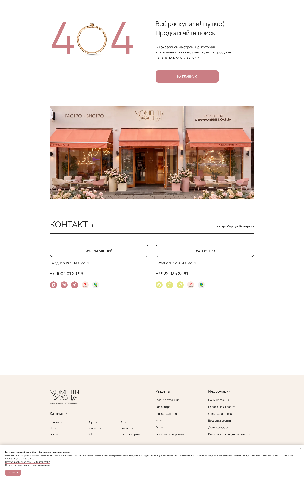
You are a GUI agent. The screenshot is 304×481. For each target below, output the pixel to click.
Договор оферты (219, 427)
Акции (160, 427)
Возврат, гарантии (220, 420)
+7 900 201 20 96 (66, 273)
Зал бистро (163, 407)
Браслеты (94, 428)
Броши (54, 434)
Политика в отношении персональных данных (28, 465)
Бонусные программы (170, 434)
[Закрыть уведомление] (301, 448)
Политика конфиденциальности (229, 434)
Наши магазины (218, 400)
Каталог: (57, 413)
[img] (180, 284)
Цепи (53, 428)
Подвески (126, 428)
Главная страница (167, 400)
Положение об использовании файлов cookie (27, 461)
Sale (90, 434)
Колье (124, 422)
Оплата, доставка (220, 414)
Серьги (92, 422)
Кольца (55, 422)
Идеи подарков (130, 434)
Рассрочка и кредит (221, 407)
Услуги (160, 420)
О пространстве (166, 414)
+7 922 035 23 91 (172, 273)
